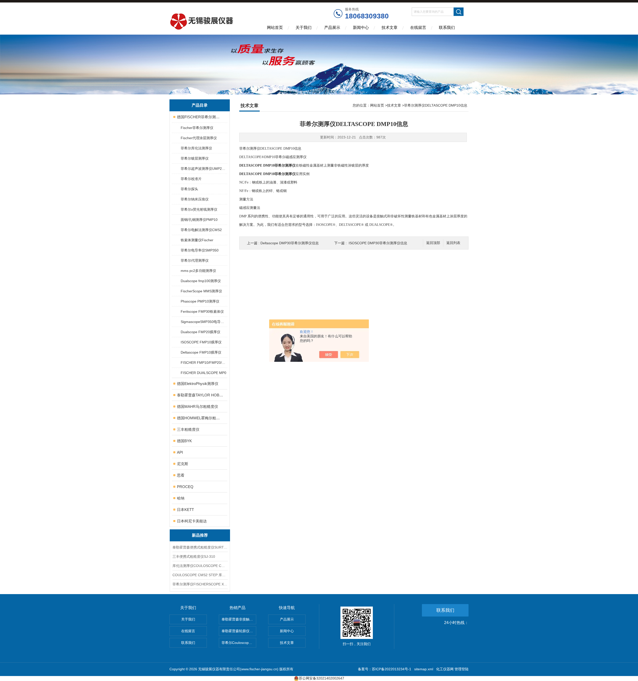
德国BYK (184, 441)
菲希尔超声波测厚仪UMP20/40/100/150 (204, 169)
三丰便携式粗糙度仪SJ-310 (193, 556)
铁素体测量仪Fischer (197, 240)
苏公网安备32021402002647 (321, 678)
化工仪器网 (445, 669)
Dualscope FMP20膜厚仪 (200, 332)
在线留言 (418, 27)
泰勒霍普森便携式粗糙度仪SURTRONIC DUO (199, 547)
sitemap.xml (423, 669)
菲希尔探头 (189, 189)
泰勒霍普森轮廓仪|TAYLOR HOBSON (239, 631)
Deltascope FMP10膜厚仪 (201, 352)
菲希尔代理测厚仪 (195, 260)
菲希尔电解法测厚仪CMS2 (201, 230)
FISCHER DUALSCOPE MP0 (203, 373)
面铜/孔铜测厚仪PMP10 (199, 220)
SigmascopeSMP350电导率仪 (204, 322)
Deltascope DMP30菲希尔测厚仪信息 (289, 243)
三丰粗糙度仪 (188, 429)
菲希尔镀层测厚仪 (195, 158)
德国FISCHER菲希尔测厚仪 (200, 117)
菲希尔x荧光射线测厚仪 (199, 209)
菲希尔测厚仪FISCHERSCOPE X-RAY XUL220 (199, 584)
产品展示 (332, 27)
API (180, 452)
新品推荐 (200, 535)
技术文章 (390, 27)
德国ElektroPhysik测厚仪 (197, 383)
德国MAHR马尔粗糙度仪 (197, 406)
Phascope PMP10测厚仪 (200, 301)
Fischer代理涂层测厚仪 (199, 138)
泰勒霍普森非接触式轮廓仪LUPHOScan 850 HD (239, 619)
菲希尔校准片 (191, 179)
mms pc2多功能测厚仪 (198, 271)
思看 (180, 475)
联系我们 (447, 27)
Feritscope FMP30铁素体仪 (202, 311)
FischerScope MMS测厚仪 (201, 291)
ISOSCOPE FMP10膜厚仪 (201, 342)
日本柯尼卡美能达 (192, 521)
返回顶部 (433, 243)
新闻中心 (361, 27)
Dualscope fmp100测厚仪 (201, 281)
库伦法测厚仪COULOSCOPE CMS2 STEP (199, 566)
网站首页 (275, 27)
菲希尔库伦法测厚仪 (196, 148)
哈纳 (180, 498)
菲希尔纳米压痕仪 (195, 199)
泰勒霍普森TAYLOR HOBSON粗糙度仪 (200, 395)
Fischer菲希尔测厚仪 (197, 128)
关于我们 (304, 27)
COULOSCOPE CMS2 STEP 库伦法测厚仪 (199, 575)
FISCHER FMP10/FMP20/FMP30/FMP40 (204, 363)
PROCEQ (185, 487)
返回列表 (453, 243)
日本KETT (185, 509)
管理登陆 (462, 669)
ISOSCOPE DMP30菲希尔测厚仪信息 (378, 243)
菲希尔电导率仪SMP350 (200, 250)
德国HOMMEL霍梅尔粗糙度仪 (200, 418)
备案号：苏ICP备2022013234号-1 (384, 669)
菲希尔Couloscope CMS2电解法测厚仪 (239, 643)
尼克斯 (182, 464)
